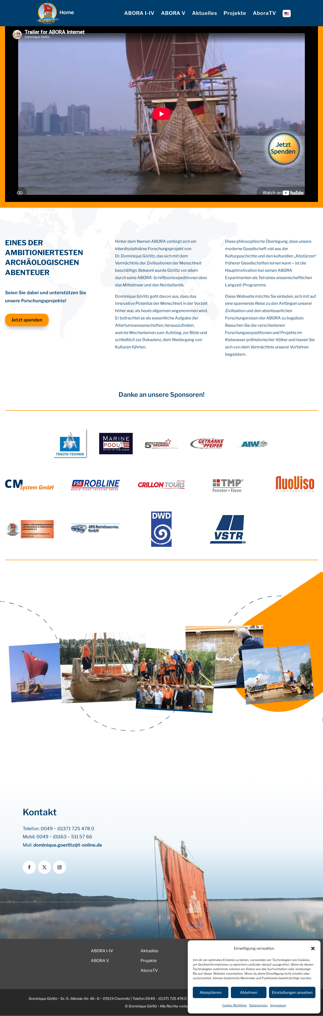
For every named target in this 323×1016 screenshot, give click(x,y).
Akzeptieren (211, 992)
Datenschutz (258, 1005)
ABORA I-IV (139, 13)
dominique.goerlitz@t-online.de (67, 845)
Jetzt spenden (26, 319)
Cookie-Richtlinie (234, 1005)
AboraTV (264, 13)
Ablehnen (248, 992)
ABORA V (173, 13)
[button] (312, 948)
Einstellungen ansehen (292, 992)
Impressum (278, 1005)
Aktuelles (204, 13)
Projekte (235, 13)
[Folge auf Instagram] (59, 867)
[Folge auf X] (44, 867)
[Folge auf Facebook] (29, 867)
